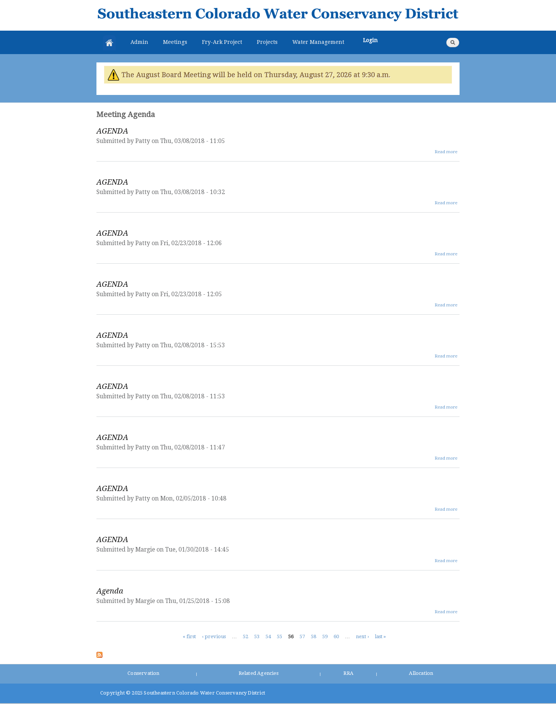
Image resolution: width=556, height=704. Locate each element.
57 (302, 636)
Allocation (421, 673)
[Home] (278, 15)
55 (279, 636)
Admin (139, 42)
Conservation (143, 673)
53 (256, 636)
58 (313, 636)
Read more (446, 151)
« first (189, 636)
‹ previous (214, 636)
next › (362, 636)
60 (336, 636)
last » (380, 636)
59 (325, 636)
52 (245, 636)
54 (268, 636)
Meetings (175, 42)
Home (109, 42)
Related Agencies (258, 673)
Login (370, 40)
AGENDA (112, 130)
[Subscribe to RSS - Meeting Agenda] (99, 653)
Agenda (109, 590)
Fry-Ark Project (222, 42)
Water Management (318, 42)
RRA (348, 673)
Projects (267, 42)
